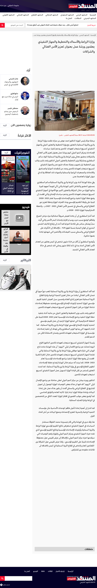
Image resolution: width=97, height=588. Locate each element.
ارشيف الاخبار (60, 571)
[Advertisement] (65, 73)
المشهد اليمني (81, 14)
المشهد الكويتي (8, 14)
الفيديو (35, 571)
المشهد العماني (23, 14)
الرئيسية (93, 14)
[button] (2, 277)
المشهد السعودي (67, 14)
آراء (28, 70)
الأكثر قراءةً (24, 135)
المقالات (78, 18)
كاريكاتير (26, 260)
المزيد (5, 125)
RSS (43, 571)
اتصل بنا (69, 18)
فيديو (26, 206)
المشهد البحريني (90, 18)
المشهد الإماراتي (52, 14)
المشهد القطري (37, 14)
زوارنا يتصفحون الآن (21, 125)
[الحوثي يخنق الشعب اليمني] (15, 278)
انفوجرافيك (22, 152)
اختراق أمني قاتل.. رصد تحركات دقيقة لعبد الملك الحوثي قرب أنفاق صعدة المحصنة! (58, 24)
